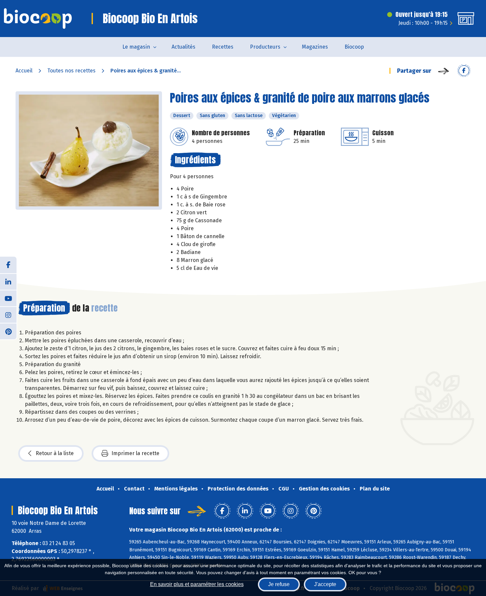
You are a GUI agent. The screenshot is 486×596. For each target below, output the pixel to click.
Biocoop (354, 47)
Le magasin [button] (136, 47)
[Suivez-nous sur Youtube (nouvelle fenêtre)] (8, 298)
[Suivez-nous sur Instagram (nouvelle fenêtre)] (8, 314)
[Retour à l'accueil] (38, 18)
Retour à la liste (55, 453)
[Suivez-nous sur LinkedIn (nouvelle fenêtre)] (8, 281)
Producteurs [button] (265, 47)
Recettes (222, 47)
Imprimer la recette (135, 453)
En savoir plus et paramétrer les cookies (197, 584)
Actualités (183, 47)
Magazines (315, 47)
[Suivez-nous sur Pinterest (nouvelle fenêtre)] (8, 331)
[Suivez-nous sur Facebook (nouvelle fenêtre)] (8, 265)
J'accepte (325, 584)
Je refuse (279, 584)
